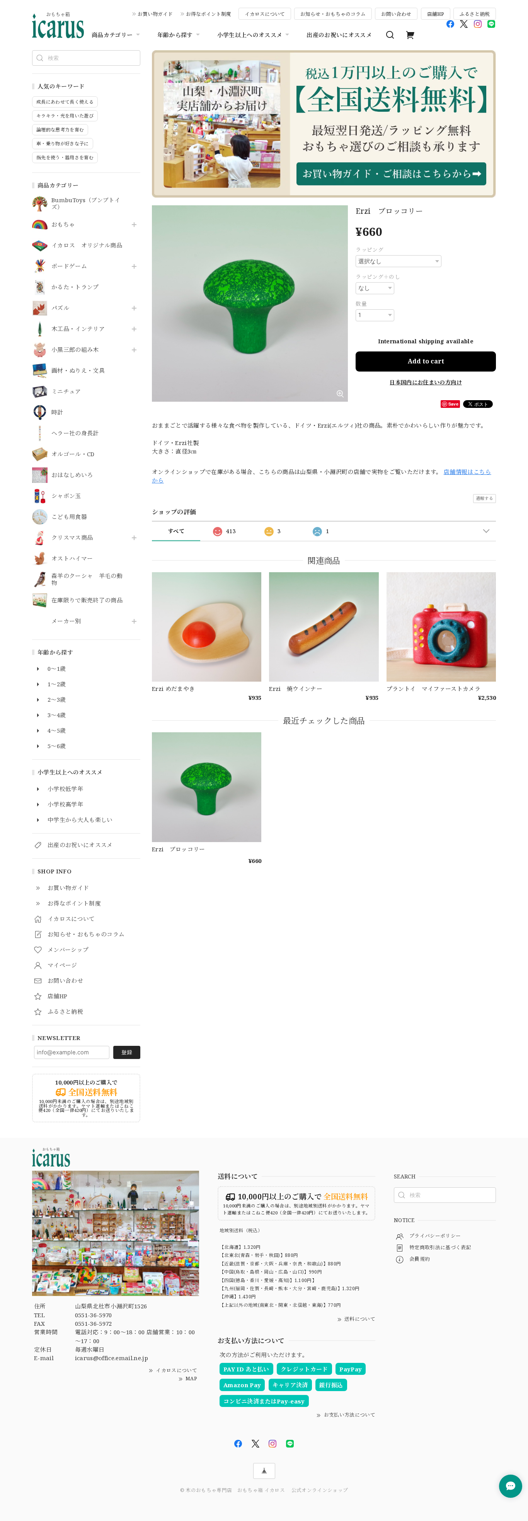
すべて (176, 531)
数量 (361, 303)
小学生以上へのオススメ (250, 35)
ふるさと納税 (475, 13)
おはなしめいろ (72, 475)
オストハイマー (72, 558)
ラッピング (369, 249)
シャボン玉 (66, 496)
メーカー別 (66, 621)
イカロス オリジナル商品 (86, 245)
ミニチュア (66, 391)
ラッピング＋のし (378, 276)
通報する (484, 498)
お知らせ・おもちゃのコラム (333, 13)
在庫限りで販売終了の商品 (87, 600)
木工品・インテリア (78, 329)
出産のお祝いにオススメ (339, 35)
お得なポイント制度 (208, 13)
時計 (57, 412)
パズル (60, 308)
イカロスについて (265, 13)
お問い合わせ (396, 13)
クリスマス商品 (72, 537)
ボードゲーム (69, 266)
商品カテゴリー (112, 35)
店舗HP (435, 13)
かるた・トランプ (75, 287)
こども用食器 (69, 516)
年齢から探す (175, 35)
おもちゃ (63, 224)
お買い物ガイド (155, 13)
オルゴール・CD (73, 454)
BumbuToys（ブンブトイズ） (85, 204)
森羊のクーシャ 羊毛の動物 (87, 580)
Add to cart (426, 361)
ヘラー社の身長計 (75, 433)
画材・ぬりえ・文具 (78, 370)
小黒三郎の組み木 (75, 349)
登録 (126, 1052)
